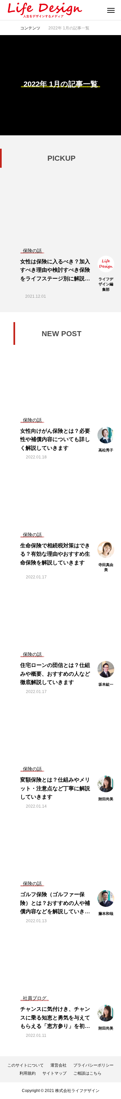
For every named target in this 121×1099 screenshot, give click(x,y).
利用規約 (27, 1073)
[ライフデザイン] (44, 10)
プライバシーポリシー (93, 1065)
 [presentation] (8, 177)
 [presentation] (112, 177)
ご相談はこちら (87, 1073)
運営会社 (58, 1065)
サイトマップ (54, 1073)
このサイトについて (25, 1065)
